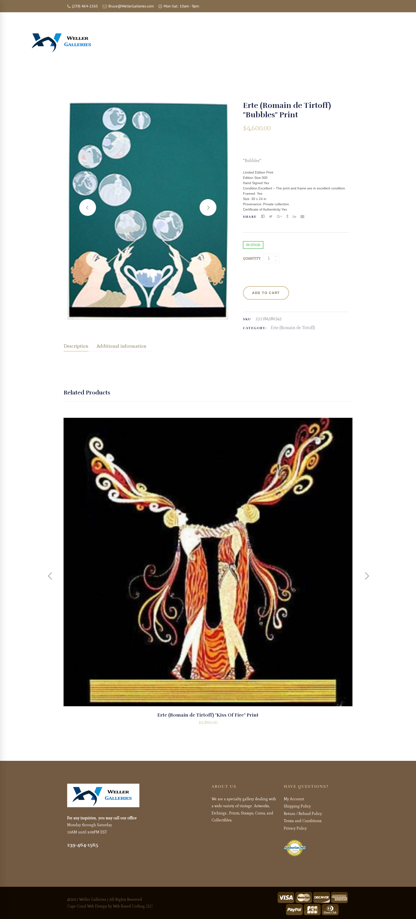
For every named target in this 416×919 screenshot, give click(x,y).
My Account (294, 799)
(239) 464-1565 (84, 6)
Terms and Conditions (303, 821)
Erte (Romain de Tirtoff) (293, 327)
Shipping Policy (297, 806)
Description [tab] (76, 346)
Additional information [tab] (121, 346)
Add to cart (266, 293)
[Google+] (279, 216)
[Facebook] (263, 216)
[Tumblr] (287, 216)
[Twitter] (270, 216)
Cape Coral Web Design (87, 906)
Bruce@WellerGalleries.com (130, 6)
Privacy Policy (295, 828)
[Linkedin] (294, 216)
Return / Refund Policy (303, 813)
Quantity (251, 258)
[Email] (302, 216)
